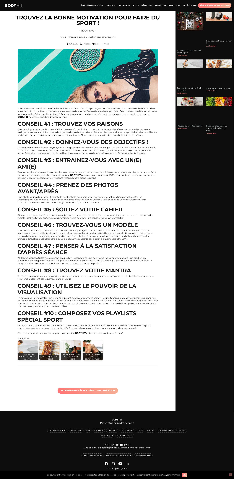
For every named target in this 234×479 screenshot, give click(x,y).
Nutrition (124, 5)
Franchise (112, 431)
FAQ (88, 431)
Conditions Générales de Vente (171, 431)
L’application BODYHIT (92, 455)
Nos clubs (174, 5)
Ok (184, 475)
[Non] (230, 474)
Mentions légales (143, 455)
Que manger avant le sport (218, 88)
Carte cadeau (76, 431)
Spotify (64, 328)
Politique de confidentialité (118, 455)
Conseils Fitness (102, 44)
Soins (136, 5)
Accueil (63, 37)
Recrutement (127, 431)
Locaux (150, 431)
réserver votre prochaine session (57, 333)
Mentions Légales (125, 436)
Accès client (190, 5)
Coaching (111, 5)
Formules (160, 5)
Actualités (98, 431)
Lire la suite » (182, 55)
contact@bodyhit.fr (117, 468)
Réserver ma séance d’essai (214, 5)
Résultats (146, 5)
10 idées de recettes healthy (190, 126)
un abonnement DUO (103, 175)
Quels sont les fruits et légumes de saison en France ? (216, 128)
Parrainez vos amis (57, 431)
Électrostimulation (92, 5)
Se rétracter (107, 436)
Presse (140, 431)
